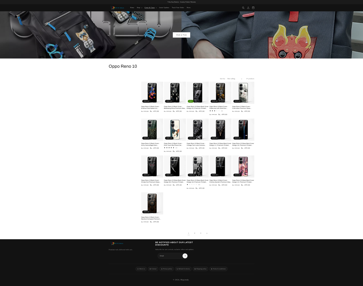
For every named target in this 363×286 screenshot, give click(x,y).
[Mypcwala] (117, 243)
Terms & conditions (219, 269)
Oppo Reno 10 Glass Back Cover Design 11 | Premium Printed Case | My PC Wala (220, 144)
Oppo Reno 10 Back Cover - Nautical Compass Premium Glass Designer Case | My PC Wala (151, 218)
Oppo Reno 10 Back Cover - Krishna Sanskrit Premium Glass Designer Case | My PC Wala (220, 181)
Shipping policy (201, 269)
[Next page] (206, 233)
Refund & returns (184, 269)
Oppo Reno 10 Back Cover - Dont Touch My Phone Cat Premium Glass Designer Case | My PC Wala (174, 144)
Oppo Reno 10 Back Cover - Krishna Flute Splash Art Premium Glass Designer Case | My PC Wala (151, 107)
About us (142, 269)
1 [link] (188, 233)
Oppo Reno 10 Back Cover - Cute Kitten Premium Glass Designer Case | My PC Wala (241, 107)
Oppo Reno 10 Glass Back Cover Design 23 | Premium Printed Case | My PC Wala (198, 107)
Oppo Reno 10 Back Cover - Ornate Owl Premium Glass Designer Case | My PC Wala (150, 181)
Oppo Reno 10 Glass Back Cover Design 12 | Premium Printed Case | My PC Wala (243, 181)
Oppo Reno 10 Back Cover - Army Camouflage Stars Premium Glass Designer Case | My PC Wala (151, 144)
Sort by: (222, 78)
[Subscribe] (185, 255)
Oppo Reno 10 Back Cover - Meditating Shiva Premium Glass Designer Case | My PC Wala (174, 107)
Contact (154, 269)
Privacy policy (167, 269)
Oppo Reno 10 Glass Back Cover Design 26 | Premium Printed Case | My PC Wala (175, 181)
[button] (139, 7)
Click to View (181, 35)
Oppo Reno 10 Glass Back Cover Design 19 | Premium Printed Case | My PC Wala (243, 144)
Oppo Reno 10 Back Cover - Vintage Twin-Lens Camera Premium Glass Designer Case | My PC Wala (197, 144)
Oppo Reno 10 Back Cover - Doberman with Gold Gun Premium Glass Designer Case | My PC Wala (220, 107)
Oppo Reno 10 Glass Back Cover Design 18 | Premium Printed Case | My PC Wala (198, 181)
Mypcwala (184, 280)
